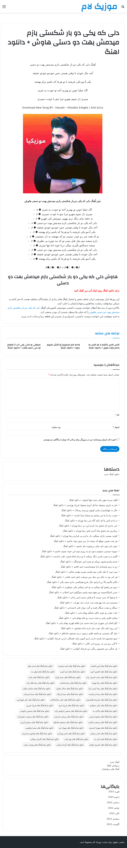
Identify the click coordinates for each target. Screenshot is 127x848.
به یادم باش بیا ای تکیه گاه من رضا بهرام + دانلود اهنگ (91, 520)
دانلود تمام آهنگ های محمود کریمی (103, 716)
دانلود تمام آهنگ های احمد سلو (40, 666)
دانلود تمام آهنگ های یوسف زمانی (37, 744)
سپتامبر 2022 (113, 818)
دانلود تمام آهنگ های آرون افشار (104, 666)
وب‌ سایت (56, 427)
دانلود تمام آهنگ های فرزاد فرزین (39, 705)
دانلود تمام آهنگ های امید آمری (72, 671)
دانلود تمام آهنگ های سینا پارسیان (37, 694)
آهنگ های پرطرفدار (110, 769)
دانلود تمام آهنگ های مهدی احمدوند (103, 728)
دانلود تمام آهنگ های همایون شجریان (37, 733)
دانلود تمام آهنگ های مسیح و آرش (34, 722)
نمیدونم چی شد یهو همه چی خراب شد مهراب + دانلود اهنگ (88, 602)
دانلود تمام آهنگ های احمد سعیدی (71, 666)
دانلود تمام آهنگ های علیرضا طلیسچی (101, 699)
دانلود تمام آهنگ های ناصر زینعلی (103, 733)
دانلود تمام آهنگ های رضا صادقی (73, 683)
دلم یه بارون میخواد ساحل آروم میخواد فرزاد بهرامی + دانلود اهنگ (85, 505)
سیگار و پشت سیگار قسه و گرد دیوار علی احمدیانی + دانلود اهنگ (85, 607)
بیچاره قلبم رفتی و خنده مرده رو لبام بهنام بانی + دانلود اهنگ (88, 618)
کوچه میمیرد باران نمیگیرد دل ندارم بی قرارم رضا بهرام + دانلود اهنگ (83, 536)
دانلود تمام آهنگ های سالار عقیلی (69, 688)
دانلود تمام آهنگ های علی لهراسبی (31, 699)
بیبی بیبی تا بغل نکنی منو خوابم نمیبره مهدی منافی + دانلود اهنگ (86, 571)
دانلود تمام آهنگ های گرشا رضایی (70, 744)
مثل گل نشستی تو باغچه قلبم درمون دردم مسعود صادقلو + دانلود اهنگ (82, 633)
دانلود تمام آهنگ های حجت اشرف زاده (101, 677)
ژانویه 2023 (113, 797)
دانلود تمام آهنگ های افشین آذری (103, 671)
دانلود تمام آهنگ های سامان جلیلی (36, 688)
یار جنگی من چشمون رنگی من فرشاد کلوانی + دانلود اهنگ (88, 648)
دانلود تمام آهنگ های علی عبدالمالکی (65, 699)
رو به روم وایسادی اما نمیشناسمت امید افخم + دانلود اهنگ (89, 566)
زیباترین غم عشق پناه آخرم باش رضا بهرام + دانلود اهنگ (90, 530)
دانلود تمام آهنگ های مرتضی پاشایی (102, 722)
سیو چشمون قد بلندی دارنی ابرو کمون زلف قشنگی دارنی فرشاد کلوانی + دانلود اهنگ (75, 638)
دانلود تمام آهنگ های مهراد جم (71, 728)
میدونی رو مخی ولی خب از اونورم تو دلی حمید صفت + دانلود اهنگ (24, 346)
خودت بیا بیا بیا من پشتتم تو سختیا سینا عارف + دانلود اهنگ (89, 515)
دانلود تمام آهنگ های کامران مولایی (44, 739)
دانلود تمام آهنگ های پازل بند (105, 739)
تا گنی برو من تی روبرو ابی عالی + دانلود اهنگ (94, 643)
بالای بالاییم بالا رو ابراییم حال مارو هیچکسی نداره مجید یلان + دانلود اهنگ (82, 582)
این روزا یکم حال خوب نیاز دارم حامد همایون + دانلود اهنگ (89, 628)
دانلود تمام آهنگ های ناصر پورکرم (71, 733)
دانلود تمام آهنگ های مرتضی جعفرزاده (33, 716)
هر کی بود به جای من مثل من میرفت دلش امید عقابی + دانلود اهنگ (84, 577)
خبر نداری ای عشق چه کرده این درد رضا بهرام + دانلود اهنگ (88, 525)
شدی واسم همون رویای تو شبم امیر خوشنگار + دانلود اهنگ (88, 561)
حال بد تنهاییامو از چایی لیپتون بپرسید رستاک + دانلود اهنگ (89, 510)
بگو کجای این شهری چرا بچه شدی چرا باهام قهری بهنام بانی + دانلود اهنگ (81, 623)
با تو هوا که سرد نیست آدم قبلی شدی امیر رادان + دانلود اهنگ (87, 597)
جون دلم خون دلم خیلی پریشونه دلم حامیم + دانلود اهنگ (90, 546)
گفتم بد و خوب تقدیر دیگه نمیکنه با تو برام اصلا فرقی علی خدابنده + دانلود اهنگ (78, 556)
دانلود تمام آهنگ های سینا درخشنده (103, 694)
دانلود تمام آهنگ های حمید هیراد (68, 677)
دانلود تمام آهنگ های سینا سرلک (70, 694)
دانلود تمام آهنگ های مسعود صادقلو (68, 722)
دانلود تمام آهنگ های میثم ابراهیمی (39, 728)
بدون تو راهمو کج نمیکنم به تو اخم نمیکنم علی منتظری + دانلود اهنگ (84, 587)
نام (117, 414)
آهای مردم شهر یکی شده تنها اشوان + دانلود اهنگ (93, 500)
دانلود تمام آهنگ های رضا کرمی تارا (102, 688)
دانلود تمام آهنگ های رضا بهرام (104, 683)
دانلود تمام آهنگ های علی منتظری (103, 705)
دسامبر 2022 (113, 802)
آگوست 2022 (113, 824)
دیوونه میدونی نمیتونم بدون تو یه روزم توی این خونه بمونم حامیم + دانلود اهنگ (79, 551)
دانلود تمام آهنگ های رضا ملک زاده (40, 683)
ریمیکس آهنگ (113, 765)
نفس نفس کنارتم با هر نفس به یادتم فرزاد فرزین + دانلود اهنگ (103, 346)
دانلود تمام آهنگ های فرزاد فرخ (71, 705)
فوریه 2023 (113, 791)
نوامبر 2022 (113, 807)
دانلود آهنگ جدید (111, 474)
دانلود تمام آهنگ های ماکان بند (105, 711)
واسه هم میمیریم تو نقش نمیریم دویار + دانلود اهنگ (63, 346)
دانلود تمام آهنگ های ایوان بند (43, 671)
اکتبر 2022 (114, 813)
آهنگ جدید (114, 762)
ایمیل (116, 427)
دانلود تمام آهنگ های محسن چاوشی (34, 711)
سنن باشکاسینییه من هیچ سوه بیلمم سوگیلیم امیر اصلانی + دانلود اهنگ (83, 592)
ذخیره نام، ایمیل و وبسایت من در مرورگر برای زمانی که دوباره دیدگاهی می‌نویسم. (80, 439)
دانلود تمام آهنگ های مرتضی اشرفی (68, 716)
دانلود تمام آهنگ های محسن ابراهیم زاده (71, 711)
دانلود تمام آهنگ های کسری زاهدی (103, 744)
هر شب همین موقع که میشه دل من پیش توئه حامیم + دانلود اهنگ (85, 541)
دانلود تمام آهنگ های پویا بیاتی (76, 739)
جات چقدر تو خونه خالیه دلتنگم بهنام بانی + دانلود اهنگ (91, 612)
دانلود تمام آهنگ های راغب (38, 677)
